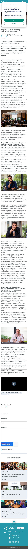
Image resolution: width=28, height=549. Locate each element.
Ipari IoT (4, 491)
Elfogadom (14, 20)
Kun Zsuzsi (12, 34)
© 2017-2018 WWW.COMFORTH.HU (14, 547)
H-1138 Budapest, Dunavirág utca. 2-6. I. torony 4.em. (15, 532)
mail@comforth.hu (15, 537)
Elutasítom (14, 23)
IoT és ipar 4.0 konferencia (12, 392)
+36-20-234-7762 (15, 535)
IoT (3, 392)
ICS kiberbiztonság (6, 509)
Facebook (3, 407)
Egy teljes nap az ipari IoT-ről (11, 494)
